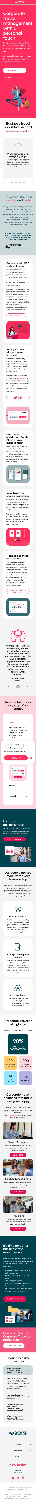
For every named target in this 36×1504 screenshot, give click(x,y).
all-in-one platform (14, 1115)
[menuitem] (18, 1444)
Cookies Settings (30, 758)
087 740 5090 (18, 1472)
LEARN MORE (18, 1155)
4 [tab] (24, 182)
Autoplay (18, 687)
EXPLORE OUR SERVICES (18, 397)
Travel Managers (18, 1142)
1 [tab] (12, 182)
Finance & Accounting (18, 1178)
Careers (19, 1496)
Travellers (18, 1215)
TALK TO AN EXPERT (14, 839)
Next (32, 182)
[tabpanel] (18, 158)
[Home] (21, 2)
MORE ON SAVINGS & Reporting (18, 591)
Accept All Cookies (16, 757)
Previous (4, 182)
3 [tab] (20, 182)
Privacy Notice (11, 1496)
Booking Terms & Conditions (13, 1494)
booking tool (21, 378)
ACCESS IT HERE (16, 315)
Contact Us (26, 1496)
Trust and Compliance (11, 1498)
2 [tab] (16, 182)
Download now (14, 1345)
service (11, 200)
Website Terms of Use (25, 1498)
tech (27, 200)
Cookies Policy (27, 1494)
